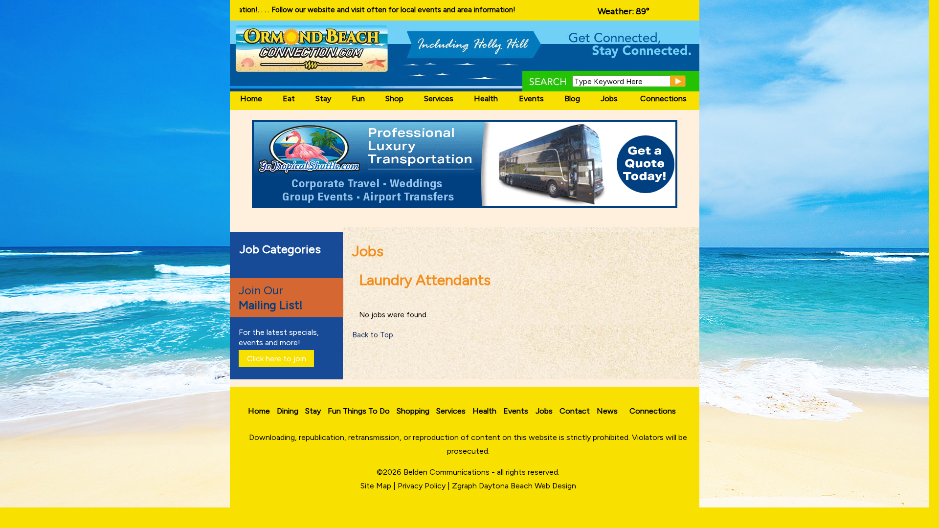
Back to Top (372, 334)
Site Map (375, 485)
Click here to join (276, 358)
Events (531, 98)
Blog (572, 98)
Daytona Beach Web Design (527, 485)
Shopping (413, 411)
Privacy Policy (422, 485)
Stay (323, 98)
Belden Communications (447, 472)
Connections (663, 98)
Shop (394, 98)
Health (486, 98)
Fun (358, 98)
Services (438, 98)
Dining (287, 411)
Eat (289, 98)
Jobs (609, 98)
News (607, 411)
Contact (574, 411)
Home (251, 98)
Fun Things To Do (359, 411)
